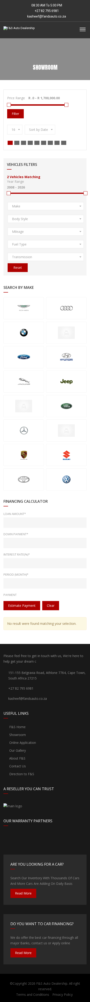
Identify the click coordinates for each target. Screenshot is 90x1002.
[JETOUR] (23, 406)
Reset (17, 267)
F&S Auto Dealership (51, 983)
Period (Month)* (15, 574)
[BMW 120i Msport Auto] (66, 333)
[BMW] (23, 333)
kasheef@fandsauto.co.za (46, 16)
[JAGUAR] (23, 382)
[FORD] (23, 357)
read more (23, 893)
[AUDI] (66, 308)
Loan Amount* (14, 514)
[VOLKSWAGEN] (66, 479)
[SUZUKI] (66, 455)
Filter (15, 113)
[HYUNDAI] (66, 357)
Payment (10, 595)
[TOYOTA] (23, 479)
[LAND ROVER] (66, 406)
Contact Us (17, 766)
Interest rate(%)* (16, 554)
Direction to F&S (21, 774)
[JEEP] (66, 382)
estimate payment (22, 605)
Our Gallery (17, 750)
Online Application (22, 742)
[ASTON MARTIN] (23, 308)
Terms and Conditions (32, 994)
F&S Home (17, 727)
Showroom (17, 735)
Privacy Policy (62, 994)
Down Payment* (15, 534)
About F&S (16, 758)
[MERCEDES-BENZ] (23, 430)
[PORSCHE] (23, 455)
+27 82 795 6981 (46, 11)
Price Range (16, 98)
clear (50, 605)
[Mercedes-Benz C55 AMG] (66, 430)
